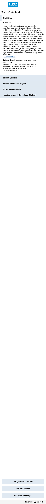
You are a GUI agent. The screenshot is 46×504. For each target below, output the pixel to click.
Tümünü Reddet (23, 489)
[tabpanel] (23, 47)
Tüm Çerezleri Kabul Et (23, 481)
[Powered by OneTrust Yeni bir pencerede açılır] (35, 502)
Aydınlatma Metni (9, 57)
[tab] (23, 18)
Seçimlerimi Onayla (22, 496)
